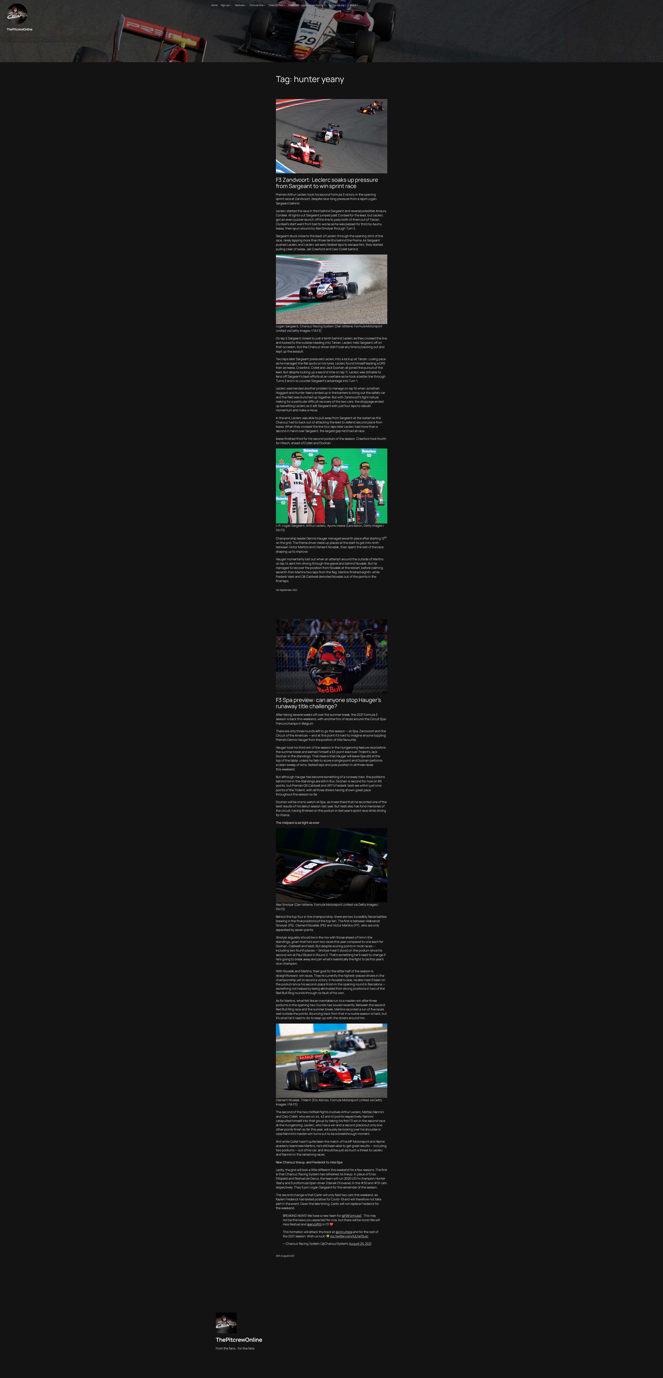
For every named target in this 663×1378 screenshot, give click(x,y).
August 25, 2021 (360, 1243)
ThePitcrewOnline (19, 29)
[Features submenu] (245, 5)
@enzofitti (314, 1224)
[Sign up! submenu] (230, 5)
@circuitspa (344, 1232)
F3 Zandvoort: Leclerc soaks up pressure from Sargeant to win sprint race (327, 183)
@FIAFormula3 (352, 1215)
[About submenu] (357, 5)
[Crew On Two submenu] (284, 5)
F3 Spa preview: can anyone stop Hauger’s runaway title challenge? (328, 703)
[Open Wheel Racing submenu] (324, 5)
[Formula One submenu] (264, 5)
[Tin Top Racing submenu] (345, 5)
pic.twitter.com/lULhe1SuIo (349, 1236)
